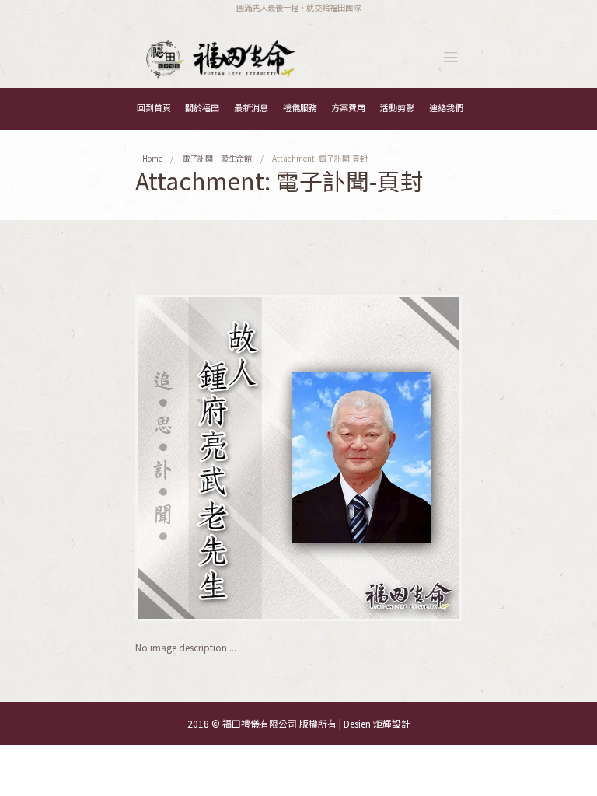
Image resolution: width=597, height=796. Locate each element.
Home (152, 158)
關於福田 (202, 107)
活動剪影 (397, 107)
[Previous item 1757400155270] (216, 458)
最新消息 (251, 107)
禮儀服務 (300, 107)
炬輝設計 (391, 723)
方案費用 (348, 107)
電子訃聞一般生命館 (217, 158)
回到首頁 (154, 107)
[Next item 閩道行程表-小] (380, 458)
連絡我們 (446, 107)
